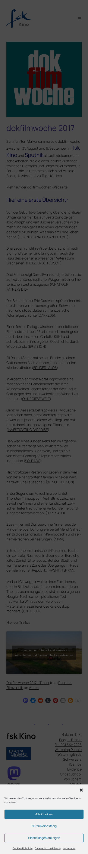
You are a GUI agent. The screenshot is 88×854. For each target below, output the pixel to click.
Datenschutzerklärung (48, 848)
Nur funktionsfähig (44, 826)
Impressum (69, 848)
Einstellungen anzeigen (44, 838)
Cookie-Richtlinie (22, 848)
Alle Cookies (44, 814)
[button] (81, 790)
